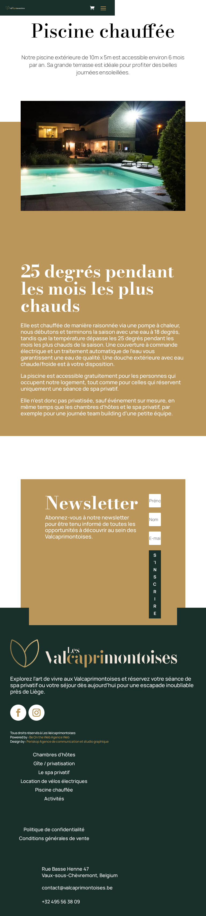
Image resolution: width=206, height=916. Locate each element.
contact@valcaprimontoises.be (77, 887)
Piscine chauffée (54, 789)
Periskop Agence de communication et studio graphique (68, 741)
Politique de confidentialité (54, 829)
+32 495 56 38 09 (61, 901)
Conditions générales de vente (54, 838)
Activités (54, 798)
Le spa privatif (54, 772)
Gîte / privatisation (54, 763)
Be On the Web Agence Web (49, 737)
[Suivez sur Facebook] (18, 713)
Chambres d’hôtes (54, 754)
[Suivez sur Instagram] (36, 713)
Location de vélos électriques (54, 781)
